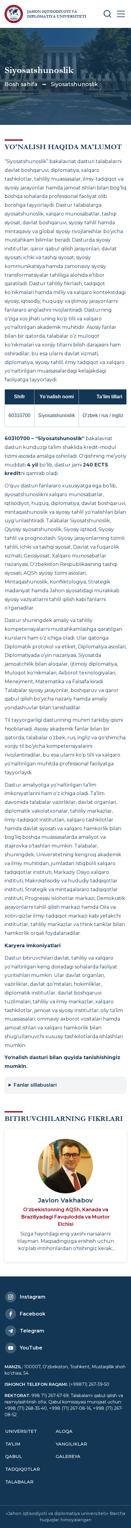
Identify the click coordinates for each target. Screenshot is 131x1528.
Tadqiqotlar (22, 1469)
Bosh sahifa (21, 84)
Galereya (68, 1456)
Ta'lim (12, 1444)
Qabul (13, 1456)
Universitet (21, 1431)
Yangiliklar (71, 1444)
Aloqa (64, 1431)
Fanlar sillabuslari (35, 1085)
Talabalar (19, 1482)
